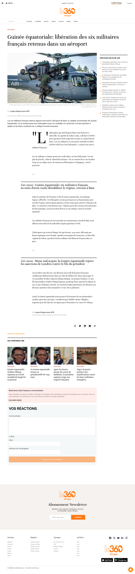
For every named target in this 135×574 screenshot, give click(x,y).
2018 (78, 551)
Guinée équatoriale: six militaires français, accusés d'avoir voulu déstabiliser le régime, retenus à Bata (57, 186)
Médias (69, 21)
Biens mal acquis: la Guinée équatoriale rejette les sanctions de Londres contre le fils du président (57, 262)
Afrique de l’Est (35, 548)
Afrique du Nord (35, 542)
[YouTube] (118, 538)
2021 (78, 544)
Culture (61, 21)
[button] (130, 569)
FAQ (55, 544)
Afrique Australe (35, 551)
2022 (78, 542)
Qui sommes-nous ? (59, 542)
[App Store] (107, 560)
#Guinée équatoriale (16, 334)
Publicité (56, 551)
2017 (78, 553)
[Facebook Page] (110, 538)
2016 (78, 555)
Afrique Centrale (35, 546)
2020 (78, 546)
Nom (11, 440)
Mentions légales (58, 546)
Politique (29, 21)
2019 (78, 548)
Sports (76, 21)
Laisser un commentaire (52, 459)
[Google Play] (121, 560)
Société (46, 21)
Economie (38, 21)
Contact (56, 548)
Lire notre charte (15, 400)
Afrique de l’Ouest (35, 544)
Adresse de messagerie (19, 448)
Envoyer (78, 517)
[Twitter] (114, 538)
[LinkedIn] (122, 538)
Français (129, 3)
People (53, 21)
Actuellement (11, 21)
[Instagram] (126, 538)
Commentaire (14, 416)
